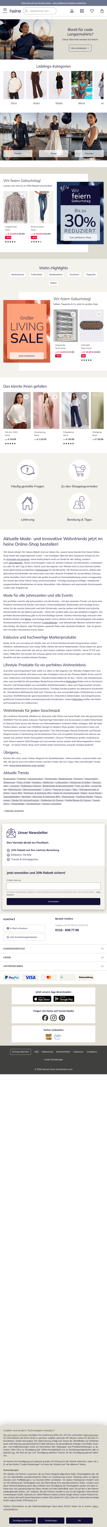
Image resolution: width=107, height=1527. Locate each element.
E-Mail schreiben (17, 929)
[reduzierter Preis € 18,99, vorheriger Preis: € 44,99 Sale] (91, 325)
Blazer (28, 619)
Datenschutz (47, 1052)
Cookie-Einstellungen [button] (53, 1059)
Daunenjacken (35, 778)
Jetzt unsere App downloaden (53, 992)
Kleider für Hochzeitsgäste (25, 800)
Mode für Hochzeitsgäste (66, 792)
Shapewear (9, 782)
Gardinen (74, 274)
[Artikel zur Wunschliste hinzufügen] (22, 195)
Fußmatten (36, 274)
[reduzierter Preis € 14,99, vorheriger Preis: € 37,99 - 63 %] (66, 325)
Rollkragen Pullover (31, 785)
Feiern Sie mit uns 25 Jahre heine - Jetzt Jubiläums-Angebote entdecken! (53, 3)
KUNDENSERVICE (14, 948)
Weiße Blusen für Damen (78, 800)
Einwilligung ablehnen (22, 1520)
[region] (53, 1476)
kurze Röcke (95, 792)
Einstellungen (51, 1520)
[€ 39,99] (17, 410)
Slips (74, 789)
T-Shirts (47, 789)
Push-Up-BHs (82, 785)
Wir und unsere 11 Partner (15, 1435)
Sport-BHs (16, 792)
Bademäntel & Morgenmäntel (58, 785)
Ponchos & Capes (62, 789)
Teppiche (91, 274)
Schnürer (78, 778)
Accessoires (9, 778)
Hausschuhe (91, 778)
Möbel (53, 282)
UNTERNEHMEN (13, 966)
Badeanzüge (65, 778)
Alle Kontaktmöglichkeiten (23, 937)
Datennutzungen (90, 1435)
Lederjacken (61, 782)
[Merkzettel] (92, 11)
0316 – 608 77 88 (67, 930)
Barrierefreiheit (63, 1052)
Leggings (14, 785)
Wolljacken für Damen (52, 800)
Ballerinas (48, 782)
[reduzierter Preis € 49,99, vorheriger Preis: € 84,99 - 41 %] (41, 207)
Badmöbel (71, 681)
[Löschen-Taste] (53, 11)
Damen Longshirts (51, 803)
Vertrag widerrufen (20, 1052)
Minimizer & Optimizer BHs (38, 792)
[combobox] (44, 11)
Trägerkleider (18, 803)
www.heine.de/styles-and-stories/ (26, 765)
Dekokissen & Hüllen (80, 782)
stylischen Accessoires (18, 559)
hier (13, 1452)
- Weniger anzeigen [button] (13, 810)
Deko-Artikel (23, 782)
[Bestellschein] (82, 11)
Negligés (26, 796)
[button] (5, 11)
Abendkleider (16, 562)
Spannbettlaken (11, 796)
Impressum (78, 1052)
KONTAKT (9, 919)
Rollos (83, 792)
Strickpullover (33, 803)
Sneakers (37, 782)
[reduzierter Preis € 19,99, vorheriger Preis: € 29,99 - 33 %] (15, 207)
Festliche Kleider (84, 796)
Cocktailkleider (50, 622)
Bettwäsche (18, 274)
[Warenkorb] (102, 11)
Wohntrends (41, 569)
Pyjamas (21, 778)
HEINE (7, 957)
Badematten (56, 274)
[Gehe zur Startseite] (15, 11)
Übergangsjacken (32, 789)
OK (79, 1520)
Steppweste (68, 796)
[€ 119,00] (46, 410)
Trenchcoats (51, 778)
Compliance (92, 1052)
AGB (36, 1052)
